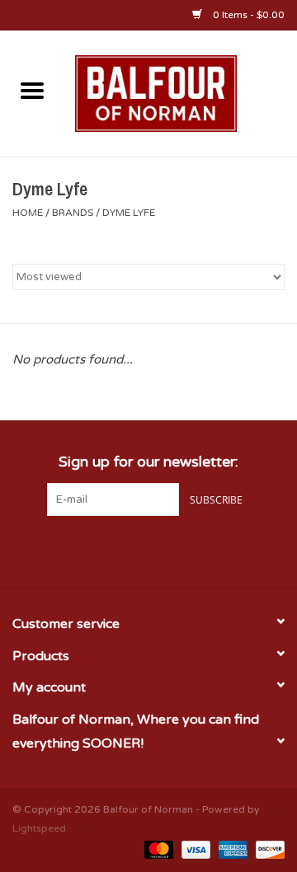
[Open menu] (32, 89)
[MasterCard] (157, 849)
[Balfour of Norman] (181, 92)
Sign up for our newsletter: (148, 462)
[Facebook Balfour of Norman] (119, 550)
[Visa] (194, 849)
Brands (72, 212)
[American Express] (231, 849)
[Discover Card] (267, 849)
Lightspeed (39, 828)
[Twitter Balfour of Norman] (148, 550)
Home (27, 212)
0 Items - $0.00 (247, 15)
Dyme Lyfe (128, 212)
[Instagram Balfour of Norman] (178, 550)
